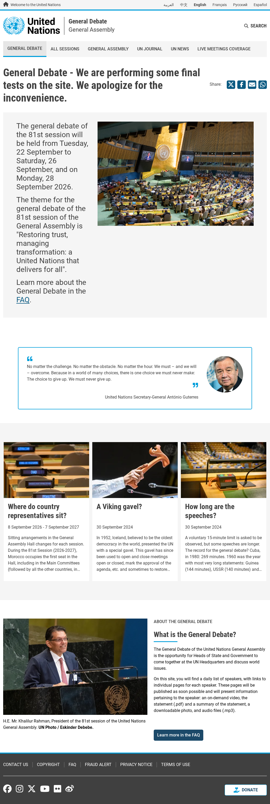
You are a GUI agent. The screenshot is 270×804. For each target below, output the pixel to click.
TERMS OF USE (175, 764)
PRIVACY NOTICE (136, 764)
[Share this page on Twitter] (231, 84)
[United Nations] (31, 25)
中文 (183, 5)
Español (260, 5)
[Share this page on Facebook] (241, 84)
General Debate (88, 21)
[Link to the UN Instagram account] (19, 788)
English (200, 5)
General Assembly (108, 48)
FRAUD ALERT (98, 764)
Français (220, 5)
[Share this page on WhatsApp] (262, 84)
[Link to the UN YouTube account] (45, 788)
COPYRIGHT (48, 764)
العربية (168, 5)
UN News (180, 48)
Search (258, 25)
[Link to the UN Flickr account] (57, 788)
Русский (240, 5)
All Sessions (65, 48)
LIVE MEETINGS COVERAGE (223, 48)
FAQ (23, 299)
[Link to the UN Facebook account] (7, 788)
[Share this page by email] (252, 84)
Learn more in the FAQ (178, 735)
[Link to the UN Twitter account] (31, 789)
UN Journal (149, 48)
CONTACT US (15, 764)
